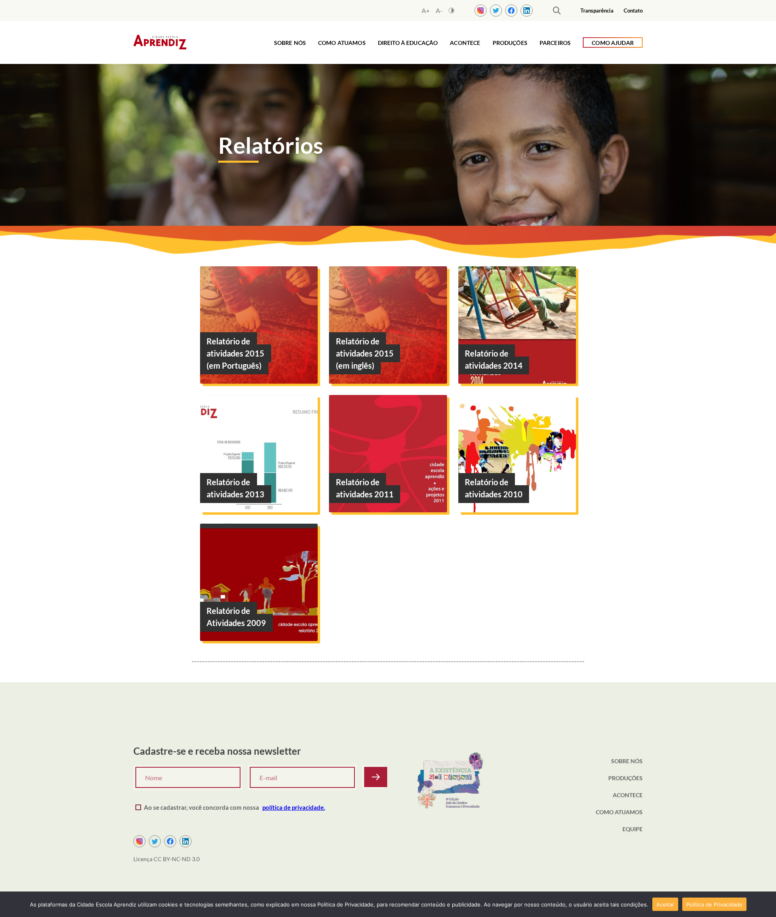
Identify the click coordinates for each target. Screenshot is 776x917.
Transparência (597, 10)
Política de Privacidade (714, 904)
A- (439, 10)
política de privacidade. (293, 807)
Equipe (632, 829)
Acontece (465, 42)
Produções (510, 42)
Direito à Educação (408, 42)
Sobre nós (290, 42)
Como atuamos (342, 42)
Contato (633, 10)
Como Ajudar (613, 42)
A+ (426, 10)
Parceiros (555, 42)
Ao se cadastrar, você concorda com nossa (234, 807)
